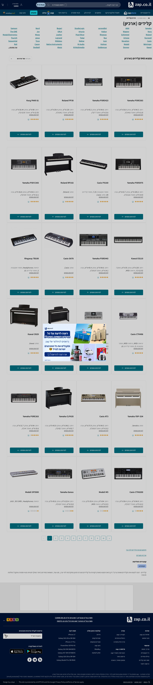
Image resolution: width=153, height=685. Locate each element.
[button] (104, 325)
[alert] (76, 342)
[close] (104, 325)
